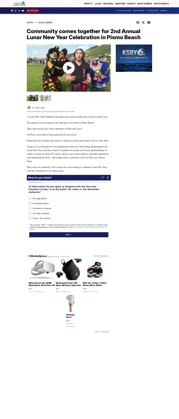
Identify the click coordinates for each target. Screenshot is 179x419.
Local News (45, 22)
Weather (120, 3)
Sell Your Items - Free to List (58, 256)
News (30, 22)
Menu (87, 4)
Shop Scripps (144, 3)
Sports (131, 3)
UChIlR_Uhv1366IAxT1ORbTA (23, 11)
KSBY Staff (40, 108)
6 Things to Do (152, 10)
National (108, 3)
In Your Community (124, 10)
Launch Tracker (139, 10)
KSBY (19, 11)
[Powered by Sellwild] (105, 332)
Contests (163, 10)
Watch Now (160, 3)
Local (98, 3)
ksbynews (12, 11)
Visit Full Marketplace (101, 256)
